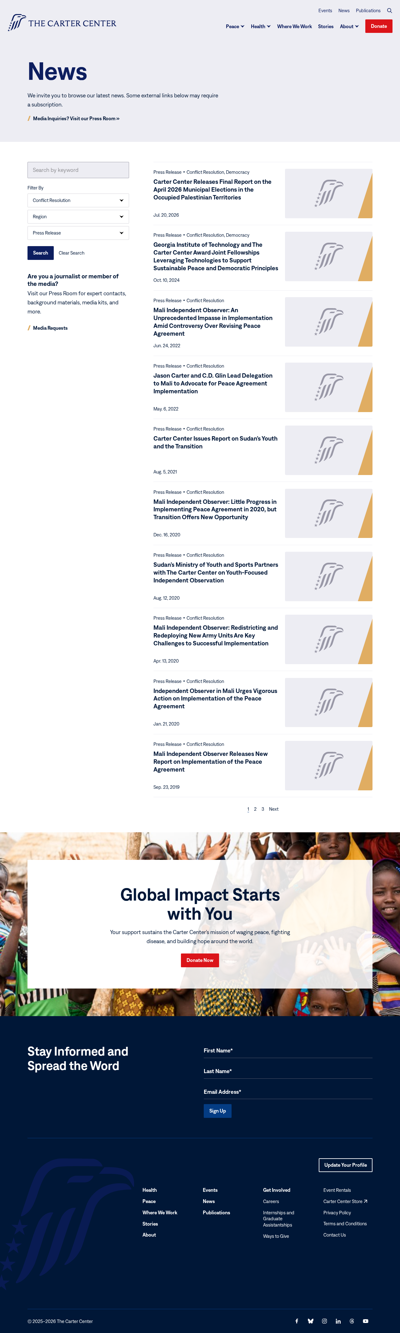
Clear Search (71, 253)
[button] (389, 10)
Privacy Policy (337, 1212)
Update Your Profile (345, 1167)
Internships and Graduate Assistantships (278, 1218)
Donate (379, 26)
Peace (232, 26)
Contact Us (334, 1234)
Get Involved (276, 1190)
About (346, 26)
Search (40, 253)
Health (258, 26)
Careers (271, 1201)
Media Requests (50, 328)
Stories (326, 26)
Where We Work (294, 26)
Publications (368, 10)
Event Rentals (337, 1190)
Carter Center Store (345, 1201)
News (344, 10)
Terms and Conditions (345, 1223)
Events (325, 10)
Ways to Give (276, 1236)
